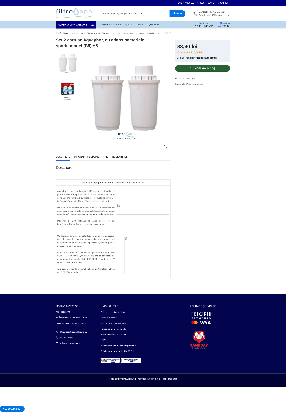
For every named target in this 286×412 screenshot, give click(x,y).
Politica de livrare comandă (113, 329)
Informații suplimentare (91, 157)
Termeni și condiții (109, 317)
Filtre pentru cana (109, 33)
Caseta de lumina (165, 146)
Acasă (58, 33)
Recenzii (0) (119, 157)
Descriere (63, 157)
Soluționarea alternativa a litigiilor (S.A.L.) (120, 345)
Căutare (177, 13)
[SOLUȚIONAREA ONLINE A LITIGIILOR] (131, 360)
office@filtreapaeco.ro (70, 343)
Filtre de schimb (93, 33)
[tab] (63, 156)
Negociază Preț (12, 409)
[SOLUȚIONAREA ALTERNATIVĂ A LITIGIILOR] (110, 360)
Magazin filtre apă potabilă (74, 33)
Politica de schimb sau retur (114, 323)
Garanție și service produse (113, 334)
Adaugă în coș (205, 68)
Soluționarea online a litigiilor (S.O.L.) (118, 351)
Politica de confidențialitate (113, 312)
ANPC (103, 340)
